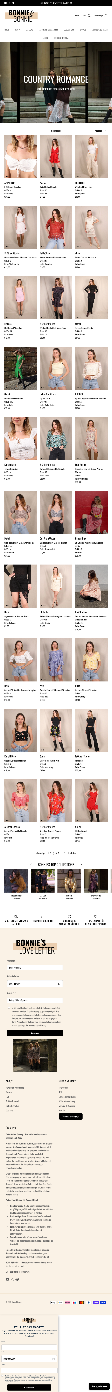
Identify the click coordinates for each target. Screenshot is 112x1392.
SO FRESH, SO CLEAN (99, 29)
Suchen (9, 1092)
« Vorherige (40, 853)
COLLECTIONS (69, 29)
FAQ (7, 1096)
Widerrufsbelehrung (67, 1101)
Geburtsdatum (13, 976)
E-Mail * (10, 993)
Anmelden (35, 1033)
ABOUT (46, 37)
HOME (7, 29)
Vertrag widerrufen (70, 1116)
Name (3, 1341)
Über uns (9, 1110)
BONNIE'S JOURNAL (61, 37)
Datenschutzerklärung (67, 1096)
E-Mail (3, 1364)
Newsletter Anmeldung (15, 1087)
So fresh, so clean (12, 1105)
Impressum (63, 1087)
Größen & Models (12, 1101)
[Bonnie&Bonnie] (21, 15)
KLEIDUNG (29, 29)
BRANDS (83, 29)
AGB (60, 1092)
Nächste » (72, 853)
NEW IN (17, 29)
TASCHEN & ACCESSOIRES (48, 29)
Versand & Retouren (67, 1105)
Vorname (11, 960)
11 (64, 853)
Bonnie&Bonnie (16, 1302)
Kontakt (62, 1110)
